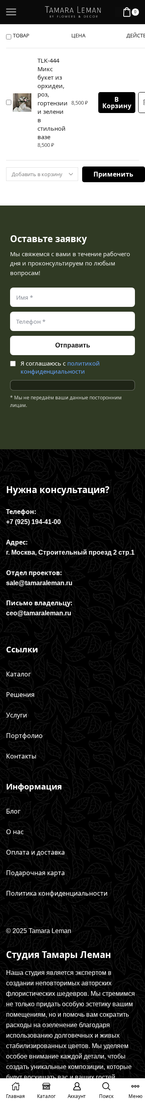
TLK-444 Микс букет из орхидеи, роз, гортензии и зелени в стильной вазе (52, 98)
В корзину (116, 102)
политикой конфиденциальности (60, 367)
